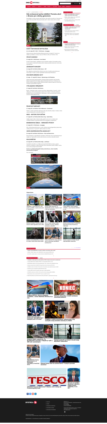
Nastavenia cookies (50, 407)
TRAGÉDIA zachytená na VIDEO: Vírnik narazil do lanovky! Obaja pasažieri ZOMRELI (41, 272)
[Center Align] (72, 3)
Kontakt (48, 401)
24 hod (77, 24)
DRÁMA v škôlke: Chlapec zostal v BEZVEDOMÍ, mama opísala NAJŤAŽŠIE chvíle (72, 17)
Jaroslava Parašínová (35, 11)
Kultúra (55, 6)
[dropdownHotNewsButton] (72, 52)
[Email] (33, 394)
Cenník (47, 403)
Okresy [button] (34, 6)
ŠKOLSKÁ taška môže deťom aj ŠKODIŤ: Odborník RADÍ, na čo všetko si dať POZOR (72, 50)
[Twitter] (30, 394)
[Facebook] (27, 394)
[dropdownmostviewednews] (72, 23)
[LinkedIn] (35, 394)
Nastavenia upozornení (51, 409)
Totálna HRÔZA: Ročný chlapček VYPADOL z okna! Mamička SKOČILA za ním (72, 31)
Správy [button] (40, 6)
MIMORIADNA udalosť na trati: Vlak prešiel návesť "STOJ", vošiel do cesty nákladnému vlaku (72, 34)
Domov (29, 6)
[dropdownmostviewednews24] (72, 37)
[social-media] (64, 411)
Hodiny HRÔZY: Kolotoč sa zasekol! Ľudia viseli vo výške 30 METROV (39, 270)
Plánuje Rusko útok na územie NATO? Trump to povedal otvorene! (39, 273)
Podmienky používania (50, 405)
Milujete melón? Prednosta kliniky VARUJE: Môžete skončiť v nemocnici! (72, 47)
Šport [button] (49, 6)
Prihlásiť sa (76, 3)
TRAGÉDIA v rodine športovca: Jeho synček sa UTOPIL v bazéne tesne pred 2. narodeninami (72, 27)
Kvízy (63, 6)
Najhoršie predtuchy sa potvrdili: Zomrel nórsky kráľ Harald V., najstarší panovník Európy (42, 275)
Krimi (45, 6)
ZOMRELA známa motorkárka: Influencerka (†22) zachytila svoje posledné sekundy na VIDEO (43, 266)
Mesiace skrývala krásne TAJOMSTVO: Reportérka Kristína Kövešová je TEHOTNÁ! (41, 265)
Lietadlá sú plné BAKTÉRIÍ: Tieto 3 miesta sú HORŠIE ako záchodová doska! (72, 44)
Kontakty (68, 6)
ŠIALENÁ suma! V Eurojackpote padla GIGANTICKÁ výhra (37, 268)
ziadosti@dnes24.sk (67, 409)
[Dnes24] (36, 2)
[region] (40, 2)
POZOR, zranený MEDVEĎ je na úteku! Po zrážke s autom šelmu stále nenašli (72, 15)
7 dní (74, 24)
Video (59, 6)
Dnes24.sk (30, 46)
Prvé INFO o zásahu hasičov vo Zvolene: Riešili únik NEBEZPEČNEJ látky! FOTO (72, 20)
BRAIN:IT (48, 418)
